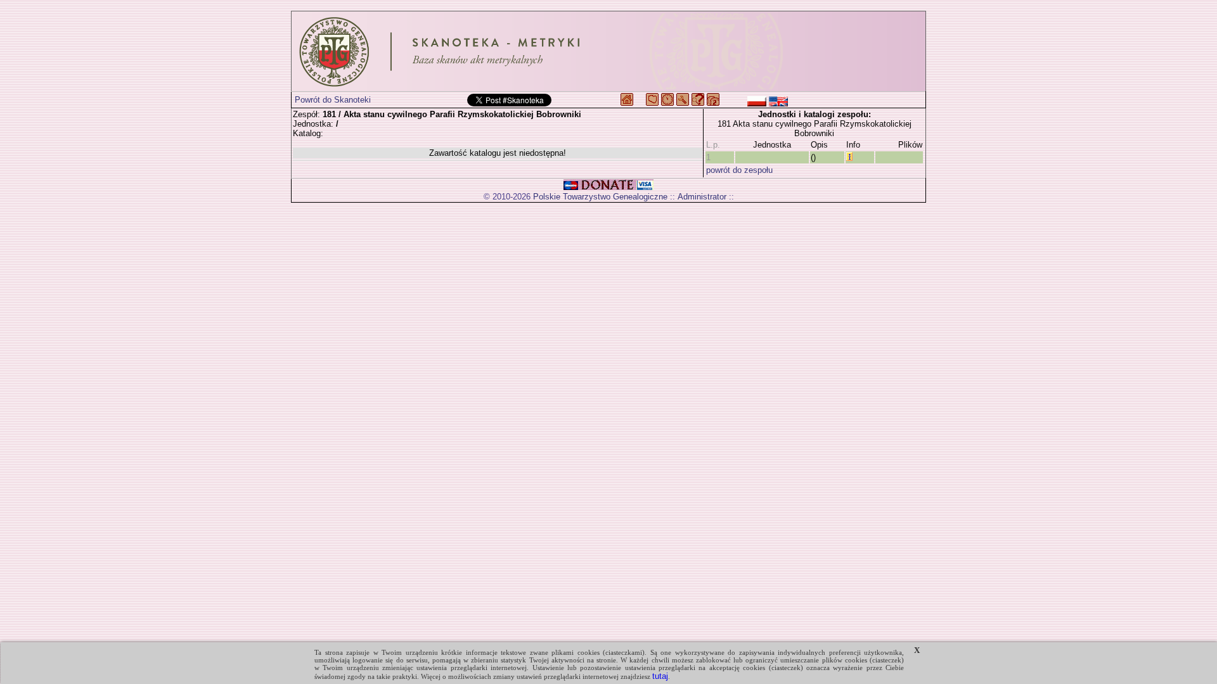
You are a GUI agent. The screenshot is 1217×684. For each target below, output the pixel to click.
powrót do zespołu (739, 170)
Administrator (702, 196)
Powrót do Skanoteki (333, 99)
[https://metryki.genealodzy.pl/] (608, 51)
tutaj (660, 676)
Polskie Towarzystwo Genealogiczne (600, 196)
